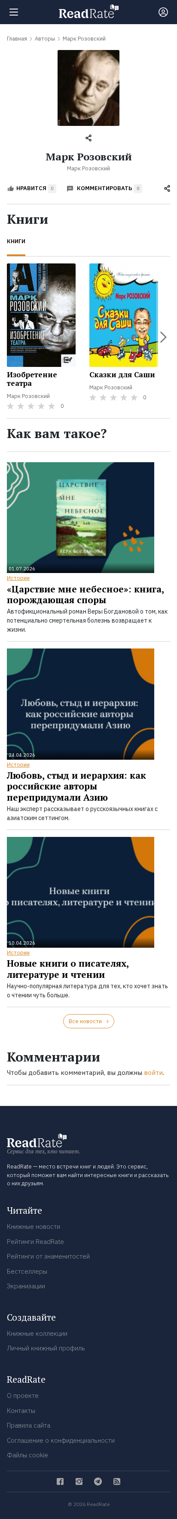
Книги (16, 241)
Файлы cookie (27, 1455)
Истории (18, 578)
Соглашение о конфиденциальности (61, 1440)
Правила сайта (28, 1425)
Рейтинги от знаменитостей (48, 1256)
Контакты (21, 1410)
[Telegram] (98, 1481)
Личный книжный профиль (46, 1348)
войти (153, 1072)
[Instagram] (79, 1481)
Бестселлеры (27, 1271)
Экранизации (26, 1286)
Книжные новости (33, 1226)
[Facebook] (60, 1481)
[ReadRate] (89, 11)
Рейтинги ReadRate (35, 1241)
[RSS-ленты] (117, 1481)
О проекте (23, 1395)
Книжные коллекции (37, 1333)
